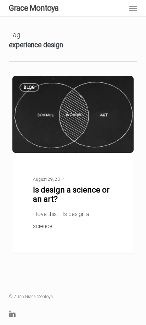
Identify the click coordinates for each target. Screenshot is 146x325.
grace (31, 84)
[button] (133, 8)
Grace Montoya (33, 8)
